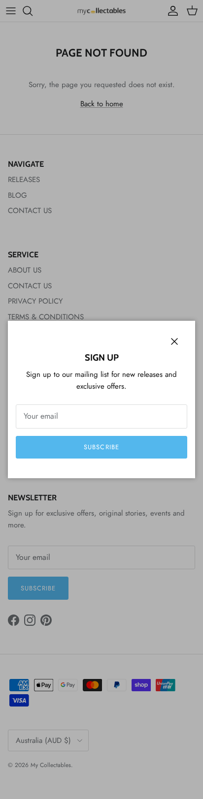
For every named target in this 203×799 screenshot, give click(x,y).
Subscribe (101, 447)
